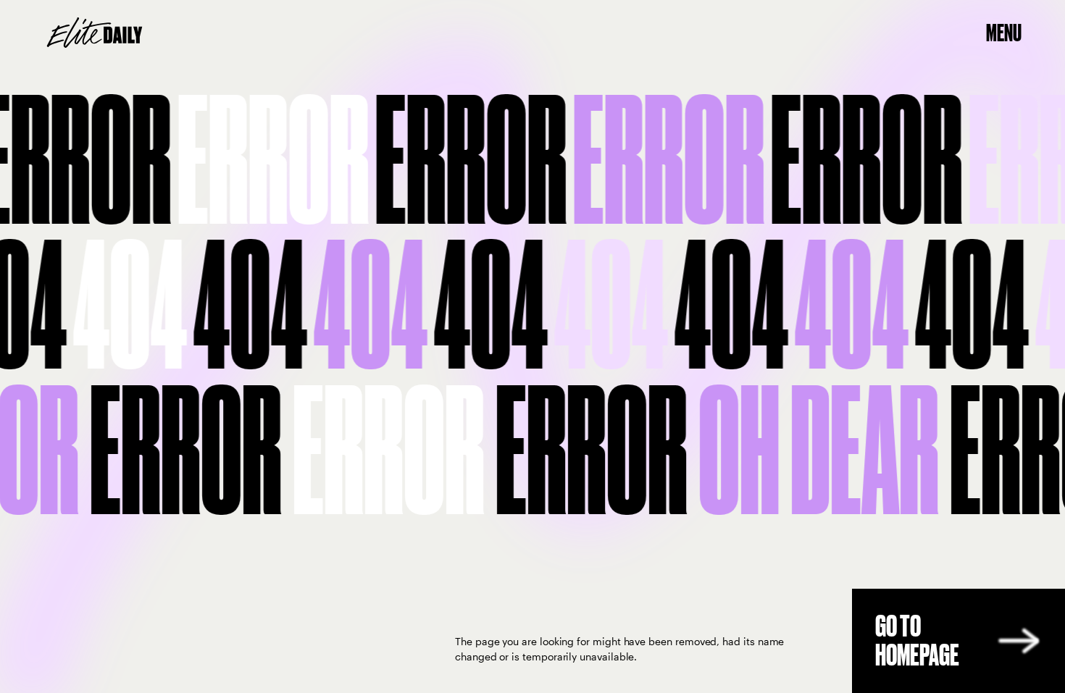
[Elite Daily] (94, 32)
